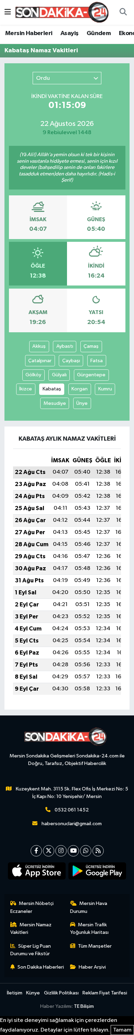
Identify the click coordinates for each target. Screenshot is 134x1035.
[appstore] (37, 872)
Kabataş (52, 388)
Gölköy (33, 374)
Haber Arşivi (92, 967)
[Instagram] (61, 850)
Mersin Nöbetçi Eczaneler (32, 907)
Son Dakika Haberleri (41, 967)
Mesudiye (55, 403)
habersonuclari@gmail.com (72, 823)
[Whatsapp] (85, 850)
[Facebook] (36, 850)
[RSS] (98, 850)
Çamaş (91, 346)
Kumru (105, 388)
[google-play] (97, 872)
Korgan (79, 388)
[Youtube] (73, 850)
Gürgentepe (91, 374)
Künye (33, 992)
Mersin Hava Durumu (89, 907)
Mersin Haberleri (28, 33)
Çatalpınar (40, 360)
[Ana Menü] (7, 12)
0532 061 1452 (72, 809)
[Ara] (123, 12)
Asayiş (69, 33)
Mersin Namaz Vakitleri (31, 928)
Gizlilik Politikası (61, 992)
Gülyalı (59, 374)
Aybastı (64, 346)
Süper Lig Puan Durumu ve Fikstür (30, 950)
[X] (48, 850)
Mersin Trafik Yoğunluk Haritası (89, 928)
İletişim (14, 992)
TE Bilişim (84, 1006)
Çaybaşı (71, 360)
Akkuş (39, 346)
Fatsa (96, 360)
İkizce (25, 388)
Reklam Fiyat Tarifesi (104, 992)
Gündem (99, 33)
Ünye (82, 403)
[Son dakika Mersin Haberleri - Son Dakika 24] (63, 12)
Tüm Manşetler (95, 946)
